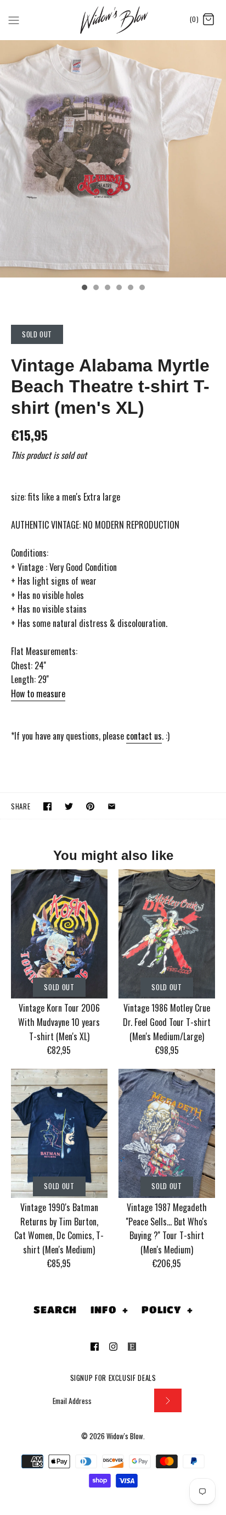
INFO (109, 1309)
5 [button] (130, 288)
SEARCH (55, 1309)
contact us (144, 735)
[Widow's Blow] (113, 19)
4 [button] (118, 288)
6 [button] (141, 288)
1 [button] (83, 288)
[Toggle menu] (13, 19)
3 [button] (106, 288)
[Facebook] (95, 1346)
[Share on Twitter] (69, 806)
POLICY (167, 1309)
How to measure (38, 693)
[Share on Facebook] (47, 806)
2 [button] (95, 288)
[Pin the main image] (90, 806)
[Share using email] (112, 806)
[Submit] (168, 1400)
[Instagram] (113, 1346)
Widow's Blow (124, 1436)
